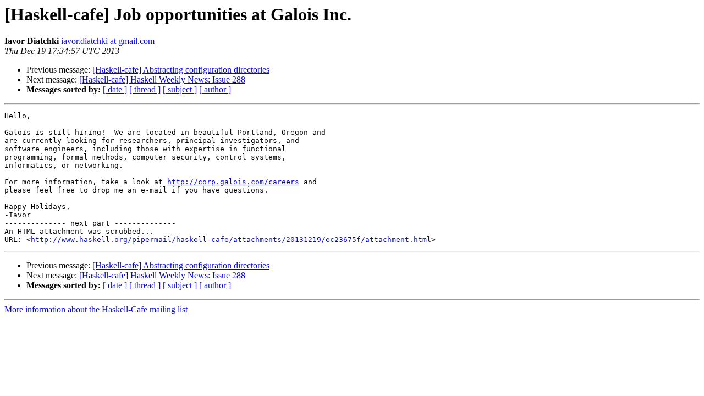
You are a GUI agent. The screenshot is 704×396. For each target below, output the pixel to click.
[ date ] (115, 89)
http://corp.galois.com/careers (233, 182)
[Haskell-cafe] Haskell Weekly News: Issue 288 (162, 79)
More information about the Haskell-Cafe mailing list (96, 309)
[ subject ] (180, 89)
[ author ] (215, 89)
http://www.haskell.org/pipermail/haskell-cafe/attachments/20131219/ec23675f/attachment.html (231, 239)
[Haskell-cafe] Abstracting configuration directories (181, 69)
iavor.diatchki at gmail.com (108, 41)
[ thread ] (145, 89)
